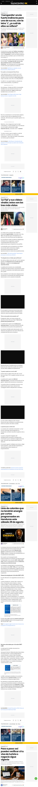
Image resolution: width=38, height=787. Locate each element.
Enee (16, 723)
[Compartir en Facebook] (13, 172)
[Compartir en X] (18, 172)
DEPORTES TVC (8, 1)
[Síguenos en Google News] (20, 172)
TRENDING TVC (5, 11)
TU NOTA (3, 1)
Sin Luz (19, 723)
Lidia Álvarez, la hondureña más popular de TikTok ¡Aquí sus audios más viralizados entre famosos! (12, 143)
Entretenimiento (12, 483)
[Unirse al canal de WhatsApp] (36, 778)
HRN (12, 1)
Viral (19, 483)
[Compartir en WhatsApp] (16, 172)
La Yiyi (16, 483)
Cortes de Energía (12, 723)
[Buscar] (36, 3)
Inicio (1, 11)
